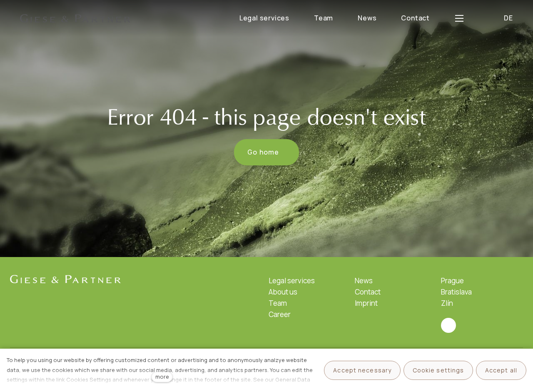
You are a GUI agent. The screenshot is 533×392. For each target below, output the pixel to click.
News (364, 280)
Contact (368, 292)
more (162, 376)
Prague (452, 280)
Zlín (447, 303)
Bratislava (456, 292)
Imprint (366, 303)
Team (278, 303)
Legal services (292, 280)
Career (280, 314)
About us (283, 292)
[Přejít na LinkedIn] (448, 325)
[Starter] (75, 18)
